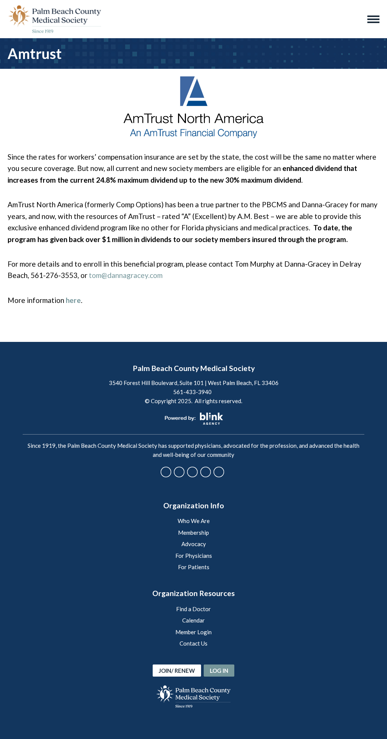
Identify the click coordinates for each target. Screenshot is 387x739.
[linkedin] (219, 472)
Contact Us (193, 643)
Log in (219, 670)
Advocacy (193, 543)
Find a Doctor (193, 608)
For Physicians (193, 555)
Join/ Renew (177, 670)
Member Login (193, 632)
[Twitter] (179, 472)
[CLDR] (55, 19)
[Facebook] (166, 472)
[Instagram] (192, 472)
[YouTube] (205, 472)
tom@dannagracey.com (126, 275)
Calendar (193, 620)
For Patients (193, 567)
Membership (193, 532)
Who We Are (194, 520)
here (73, 300)
